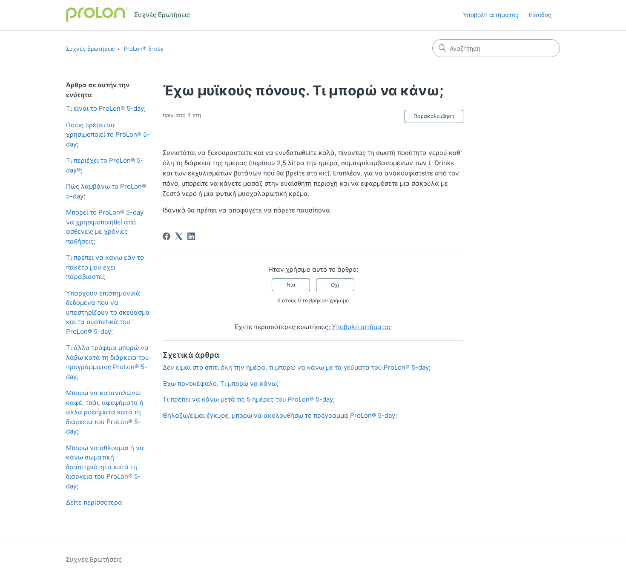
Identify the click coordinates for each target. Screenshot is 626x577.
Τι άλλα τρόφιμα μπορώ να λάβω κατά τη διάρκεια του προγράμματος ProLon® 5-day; (107, 362)
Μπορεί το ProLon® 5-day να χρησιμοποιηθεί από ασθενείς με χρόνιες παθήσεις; (105, 226)
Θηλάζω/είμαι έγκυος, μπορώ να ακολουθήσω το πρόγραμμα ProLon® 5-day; (280, 415)
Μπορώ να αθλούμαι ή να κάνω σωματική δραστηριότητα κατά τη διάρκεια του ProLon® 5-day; (105, 467)
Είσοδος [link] (540, 14)
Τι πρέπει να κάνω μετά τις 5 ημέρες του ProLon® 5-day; (249, 399)
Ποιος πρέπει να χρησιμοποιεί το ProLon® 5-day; (108, 134)
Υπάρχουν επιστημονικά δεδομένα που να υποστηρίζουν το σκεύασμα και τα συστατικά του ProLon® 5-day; (108, 312)
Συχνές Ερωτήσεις (90, 48)
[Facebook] (166, 236)
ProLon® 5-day (144, 48)
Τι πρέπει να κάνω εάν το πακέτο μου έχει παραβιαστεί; (105, 267)
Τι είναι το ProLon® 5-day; (106, 108)
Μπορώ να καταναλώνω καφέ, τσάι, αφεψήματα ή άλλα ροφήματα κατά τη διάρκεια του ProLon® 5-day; (105, 412)
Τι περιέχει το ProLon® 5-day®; (105, 165)
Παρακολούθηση (434, 116)
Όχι (335, 284)
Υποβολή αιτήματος (491, 14)
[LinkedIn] (191, 236)
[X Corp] (179, 236)
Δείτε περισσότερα (94, 502)
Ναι (291, 284)
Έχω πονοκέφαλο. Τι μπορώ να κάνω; (221, 383)
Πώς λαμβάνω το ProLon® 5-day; (106, 191)
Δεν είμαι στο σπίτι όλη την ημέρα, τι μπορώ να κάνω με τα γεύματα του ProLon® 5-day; (297, 367)
